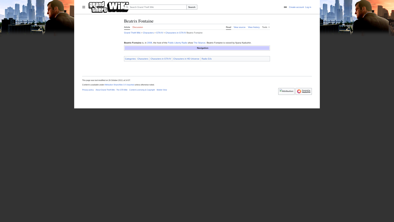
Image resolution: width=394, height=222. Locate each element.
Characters (148, 32)
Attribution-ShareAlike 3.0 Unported (119, 85)
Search (191, 7)
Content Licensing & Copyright (142, 90)
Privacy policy (88, 90)
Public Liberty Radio (177, 42)
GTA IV (159, 32)
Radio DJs (207, 59)
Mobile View (162, 90)
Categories (130, 59)
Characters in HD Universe (186, 59)
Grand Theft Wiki (132, 32)
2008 (149, 42)
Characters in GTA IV (175, 32)
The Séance (199, 42)
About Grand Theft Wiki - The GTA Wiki (111, 90)
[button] (83, 7)
